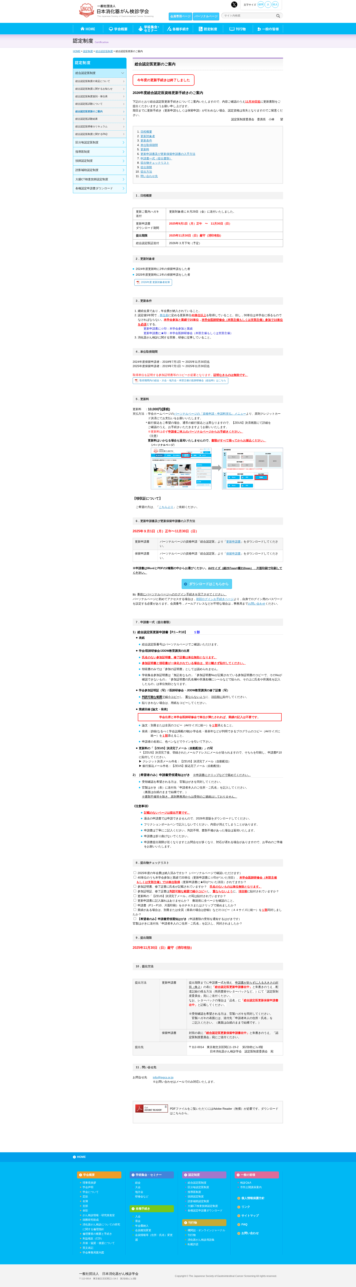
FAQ (244, 1224)
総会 (138, 1182)
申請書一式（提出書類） (156, 158)
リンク (245, 1206)
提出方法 (146, 171)
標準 (260, 4)
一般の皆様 (248, 1174)
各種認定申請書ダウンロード (94, 188)
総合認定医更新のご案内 (89, 111)
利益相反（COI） (93, 1238)
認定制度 (208, 28)
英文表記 (88, 1247)
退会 (138, 1221)
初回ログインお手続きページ (215, 599)
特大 (275, 4)
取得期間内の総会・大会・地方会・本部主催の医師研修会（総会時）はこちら (182, 380)
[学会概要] (118, 28)
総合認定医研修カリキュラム (91, 126)
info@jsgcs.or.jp (163, 1077)
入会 (138, 1216)
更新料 (145, 149)
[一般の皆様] (268, 28)
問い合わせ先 (149, 176)
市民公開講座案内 (251, 1187)
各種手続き (178, 28)
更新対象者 (148, 136)
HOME (76, 51)
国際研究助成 (91, 1219)
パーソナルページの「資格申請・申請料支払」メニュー (210, 413)
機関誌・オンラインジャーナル (206, 1230)
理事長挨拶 (89, 1182)
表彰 (85, 1210)
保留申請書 (233, 553)
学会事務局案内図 (93, 1252)
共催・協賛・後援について (99, 1243)
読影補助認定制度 (86, 170)
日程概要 (146, 131)
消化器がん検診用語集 (201, 1239)
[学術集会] (148, 28)
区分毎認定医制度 (86, 142)
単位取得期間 (149, 145)
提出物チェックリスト (155, 162)
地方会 (139, 1191)
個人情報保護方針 (253, 1198)
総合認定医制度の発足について (92, 81)
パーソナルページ (206, 16)
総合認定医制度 (104, 51)
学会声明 (88, 1187)
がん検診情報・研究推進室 (99, 1215)
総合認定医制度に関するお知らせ (93, 88)
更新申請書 (233, 541)
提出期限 (146, 167)
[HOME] (88, 28)
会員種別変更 (143, 1230)
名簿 (85, 1201)
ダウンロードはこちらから (209, 584)
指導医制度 (82, 151)
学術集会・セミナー (149, 1174)
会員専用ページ (180, 16)
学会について (91, 1191)
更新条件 (146, 140)
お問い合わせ (256, 603)
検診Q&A (245, 1182)
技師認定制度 (84, 160)
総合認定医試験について (89, 103)
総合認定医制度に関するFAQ (91, 134)
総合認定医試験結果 (86, 118)
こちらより (166, 507)
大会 (138, 1187)
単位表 (164, 315)
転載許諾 (193, 1244)
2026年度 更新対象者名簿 (155, 282)
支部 (85, 1205)
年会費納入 (142, 1225)
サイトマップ (250, 1215)
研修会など (142, 1196)
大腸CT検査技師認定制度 (91, 179)
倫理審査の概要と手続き (97, 1233)
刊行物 (238, 28)
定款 (85, 1196)
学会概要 (89, 1174)
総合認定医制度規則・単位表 (91, 96)
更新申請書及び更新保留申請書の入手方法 (168, 154)
